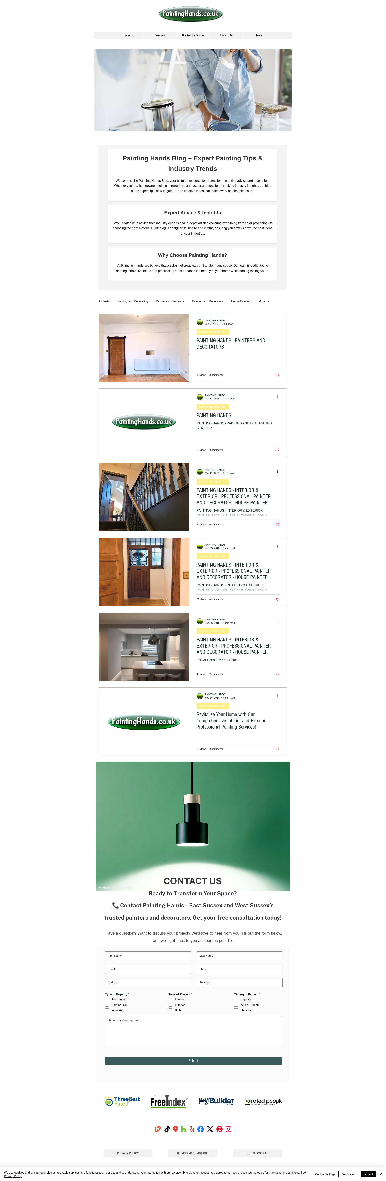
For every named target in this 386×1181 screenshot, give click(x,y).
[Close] (381, 1174)
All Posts (104, 301)
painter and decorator (213, 331)
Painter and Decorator (170, 301)
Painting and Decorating (132, 301)
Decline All (348, 1174)
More (262, 301)
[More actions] (279, 322)
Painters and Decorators (207, 301)
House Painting (240, 301)
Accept (368, 1174)
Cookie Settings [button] (325, 1174)
